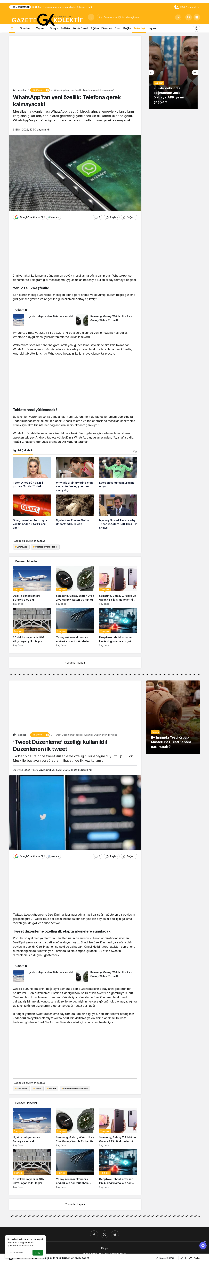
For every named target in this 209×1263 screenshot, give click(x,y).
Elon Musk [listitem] (21, 1088)
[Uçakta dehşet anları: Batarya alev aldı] (43, 320)
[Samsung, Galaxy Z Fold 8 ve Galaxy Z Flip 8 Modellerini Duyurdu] (118, 585)
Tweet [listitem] (37, 1088)
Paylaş (197, 1258)
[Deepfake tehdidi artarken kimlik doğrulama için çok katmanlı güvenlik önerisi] (118, 627)
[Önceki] (151, 72)
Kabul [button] (37, 1253)
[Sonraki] (195, 72)
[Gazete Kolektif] (47, 19)
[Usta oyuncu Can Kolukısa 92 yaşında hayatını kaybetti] (173, 72)
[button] (196, 17)
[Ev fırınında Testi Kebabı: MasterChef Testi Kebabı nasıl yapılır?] (173, 717)
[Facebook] (94, 1234)
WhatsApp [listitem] (21, 546)
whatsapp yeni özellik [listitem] (45, 546)
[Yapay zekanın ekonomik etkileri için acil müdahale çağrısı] (75, 627)
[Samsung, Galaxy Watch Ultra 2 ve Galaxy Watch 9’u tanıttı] (106, 320)
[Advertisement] (75, 62)
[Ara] (178, 17)
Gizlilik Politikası (15, 1252)
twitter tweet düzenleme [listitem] (75, 1088)
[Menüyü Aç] (91, 17)
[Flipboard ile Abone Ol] (53, 217)
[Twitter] (104, 1234)
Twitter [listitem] (51, 1088)
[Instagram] (115, 1234)
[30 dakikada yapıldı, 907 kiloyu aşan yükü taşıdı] (32, 627)
